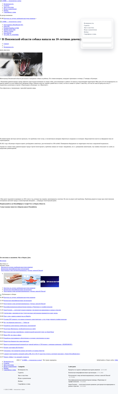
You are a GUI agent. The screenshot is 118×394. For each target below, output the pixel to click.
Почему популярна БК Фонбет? (14, 347)
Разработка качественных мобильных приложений (20, 325)
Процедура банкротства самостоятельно (16, 341)
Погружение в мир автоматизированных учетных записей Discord (22, 270)
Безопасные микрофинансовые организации (15, 269)
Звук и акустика (9, 7)
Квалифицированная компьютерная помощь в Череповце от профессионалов (28, 307)
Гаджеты (6, 5)
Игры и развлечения (10, 9)
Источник (3, 260)
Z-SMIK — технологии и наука (32, 360)
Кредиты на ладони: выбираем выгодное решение (19, 18)
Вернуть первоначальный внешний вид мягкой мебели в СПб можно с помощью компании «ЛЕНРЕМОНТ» (38, 344)
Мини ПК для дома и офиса (12, 335)
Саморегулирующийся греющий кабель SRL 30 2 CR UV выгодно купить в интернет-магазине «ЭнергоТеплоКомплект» (42, 354)
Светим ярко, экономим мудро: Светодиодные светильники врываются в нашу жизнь (31, 313)
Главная (6, 43)
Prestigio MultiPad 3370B (11, 28)
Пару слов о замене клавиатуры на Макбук (17, 316)
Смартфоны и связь (10, 12)
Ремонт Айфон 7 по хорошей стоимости (16, 357)
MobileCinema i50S (9, 29)
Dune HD (6, 26)
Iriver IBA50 (7, 33)
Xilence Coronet (8, 31)
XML (116, 360)
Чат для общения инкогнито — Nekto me (16, 322)
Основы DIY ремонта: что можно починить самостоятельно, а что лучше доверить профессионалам (35, 319)
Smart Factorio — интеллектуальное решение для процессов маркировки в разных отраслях (32, 310)
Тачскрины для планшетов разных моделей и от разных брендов (24, 350)
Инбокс (6, 10)
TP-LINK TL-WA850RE (11, 34)
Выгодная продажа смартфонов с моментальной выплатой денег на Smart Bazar (29, 332)
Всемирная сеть (9, 4)
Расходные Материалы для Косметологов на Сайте (20, 329)
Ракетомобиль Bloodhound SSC (13, 25)
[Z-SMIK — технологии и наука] (10, 1)
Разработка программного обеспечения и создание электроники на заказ (26, 338)
